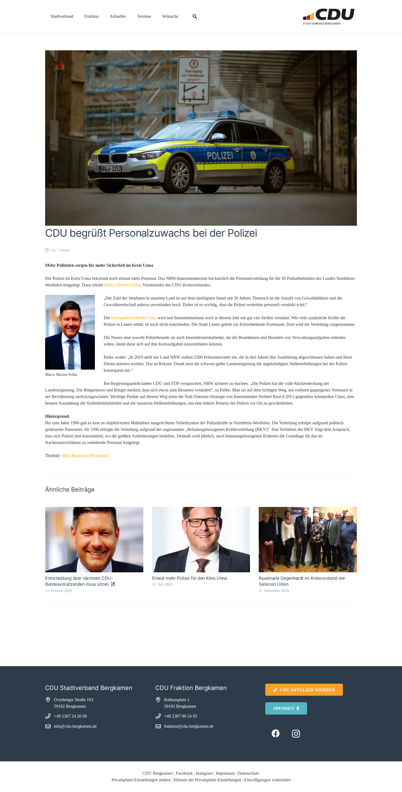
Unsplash (100, 455)
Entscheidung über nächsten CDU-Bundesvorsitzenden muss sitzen (79, 581)
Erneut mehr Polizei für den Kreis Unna (189, 578)
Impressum (225, 773)
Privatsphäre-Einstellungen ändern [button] (141, 780)
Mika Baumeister (76, 455)
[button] (77, 16)
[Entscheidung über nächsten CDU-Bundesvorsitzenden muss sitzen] (94, 539)
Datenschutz (249, 773)
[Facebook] (275, 733)
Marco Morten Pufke (122, 285)
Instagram (204, 773)
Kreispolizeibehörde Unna (133, 317)
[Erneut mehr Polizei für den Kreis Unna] (201, 539)
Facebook (184, 773)
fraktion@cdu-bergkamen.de (189, 726)
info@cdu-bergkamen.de (75, 726)
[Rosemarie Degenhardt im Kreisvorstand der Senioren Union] (308, 539)
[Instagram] (296, 733)
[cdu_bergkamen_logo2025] (313, 16)
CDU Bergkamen (157, 773)
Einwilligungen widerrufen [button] (267, 780)
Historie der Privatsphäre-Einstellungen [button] (207, 780)
